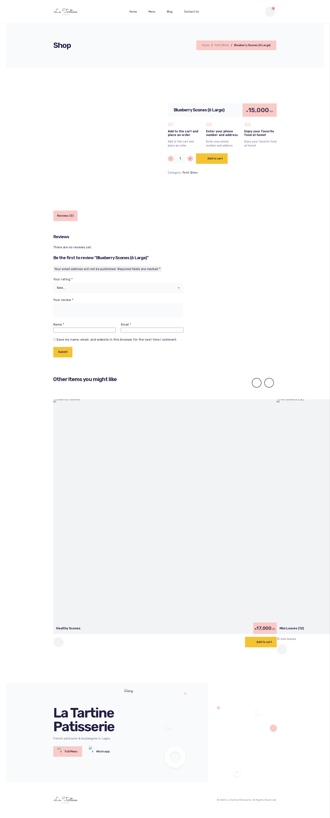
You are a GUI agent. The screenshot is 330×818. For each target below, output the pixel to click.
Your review (63, 300)
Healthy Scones (68, 628)
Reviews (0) (65, 215)
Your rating (63, 279)
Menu (152, 11)
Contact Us (191, 11)
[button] (261, 642)
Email (126, 324)
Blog (170, 11)
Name (58, 324)
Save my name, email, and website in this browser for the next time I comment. (117, 339)
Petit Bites (222, 45)
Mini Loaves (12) (292, 628)
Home (133, 11)
